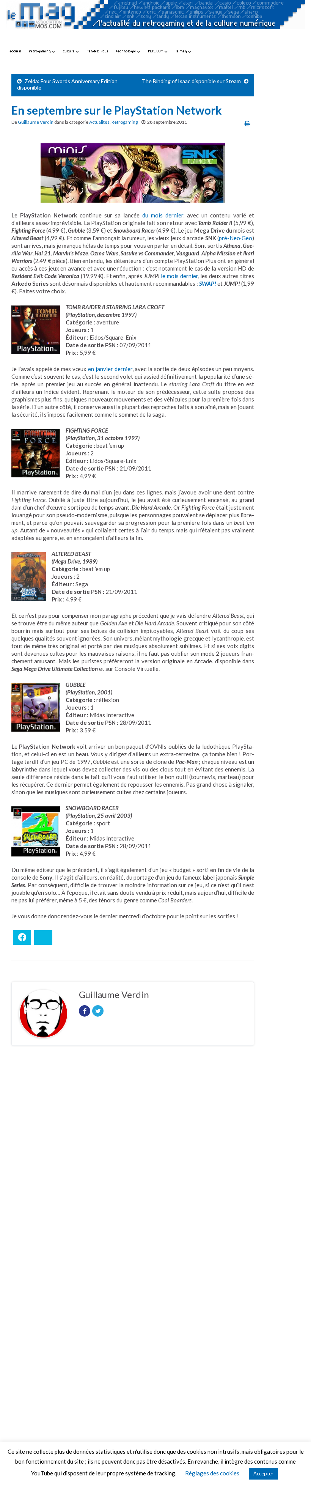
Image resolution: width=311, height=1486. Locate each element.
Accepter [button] (263, 1473)
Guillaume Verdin (35, 122)
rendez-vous (97, 51)
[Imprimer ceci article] (247, 123)
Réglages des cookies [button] (212, 1473)
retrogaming (40, 51)
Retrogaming (125, 122)
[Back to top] (293, 1468)
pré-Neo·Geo (235, 238)
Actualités (99, 122)
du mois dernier (162, 215)
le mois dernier (179, 275)
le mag (182, 51)
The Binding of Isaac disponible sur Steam (191, 81)
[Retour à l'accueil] (155, 22)
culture (69, 51)
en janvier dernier (110, 368)
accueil (15, 51)
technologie (126, 51)
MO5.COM (156, 51)
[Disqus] (132, 1156)
